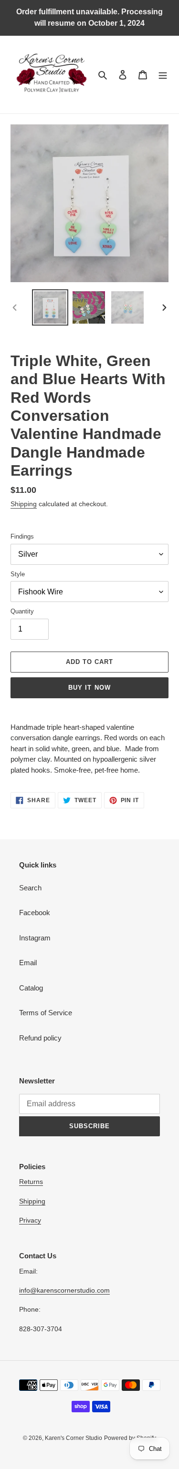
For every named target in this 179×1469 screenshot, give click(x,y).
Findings (22, 536)
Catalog (31, 988)
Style (18, 574)
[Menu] (163, 74)
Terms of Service (45, 1013)
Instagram (35, 938)
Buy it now (89, 687)
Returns (31, 1181)
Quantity (22, 611)
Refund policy (40, 1038)
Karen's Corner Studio (73, 1438)
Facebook (34, 912)
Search (30, 888)
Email (28, 963)
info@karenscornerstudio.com (64, 1290)
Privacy (30, 1220)
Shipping (24, 504)
